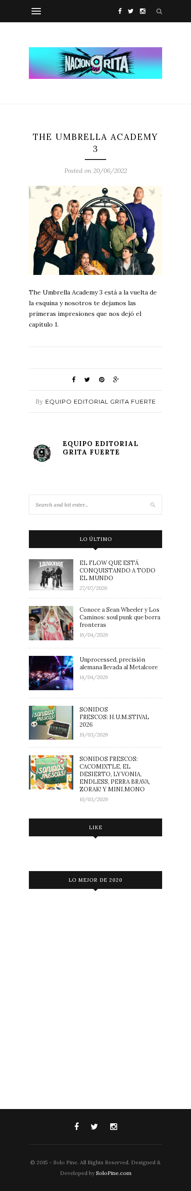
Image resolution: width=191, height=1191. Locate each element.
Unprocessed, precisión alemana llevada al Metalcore (119, 663)
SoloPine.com (113, 1173)
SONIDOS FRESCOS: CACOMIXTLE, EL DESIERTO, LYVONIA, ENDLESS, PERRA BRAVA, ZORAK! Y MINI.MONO (115, 774)
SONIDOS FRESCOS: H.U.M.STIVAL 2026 (114, 717)
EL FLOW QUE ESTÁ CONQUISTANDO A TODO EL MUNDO (117, 570)
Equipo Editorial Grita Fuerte (100, 401)
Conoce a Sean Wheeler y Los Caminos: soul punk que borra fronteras (120, 617)
